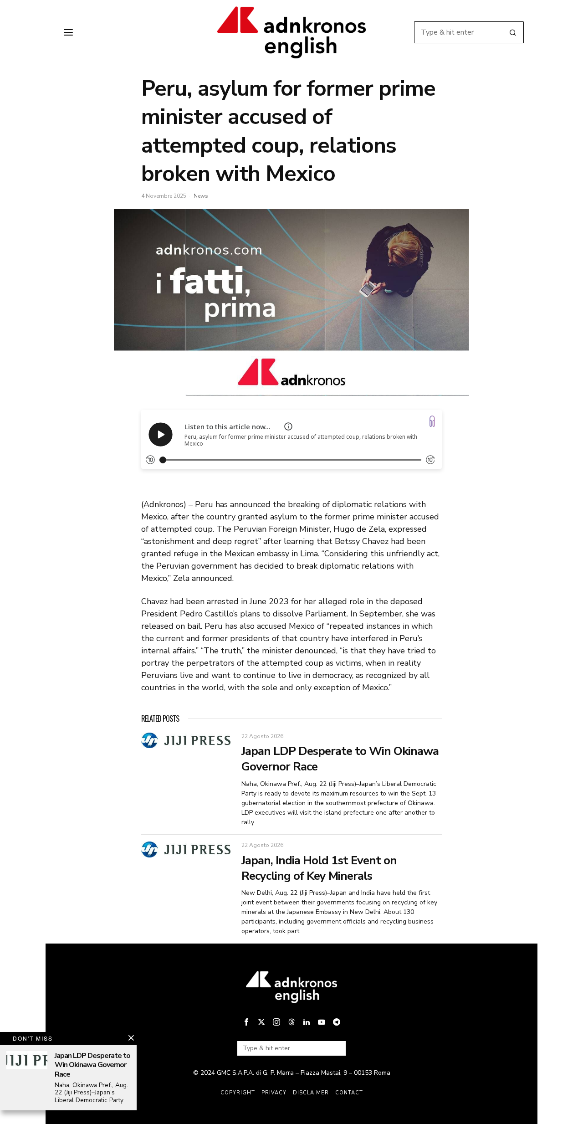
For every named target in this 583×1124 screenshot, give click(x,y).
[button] (513, 32)
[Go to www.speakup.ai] (432, 421)
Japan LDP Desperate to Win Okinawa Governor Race (340, 759)
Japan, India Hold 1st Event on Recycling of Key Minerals (319, 868)
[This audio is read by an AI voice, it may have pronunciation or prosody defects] (288, 426)
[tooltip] (246, 1022)
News (201, 196)
